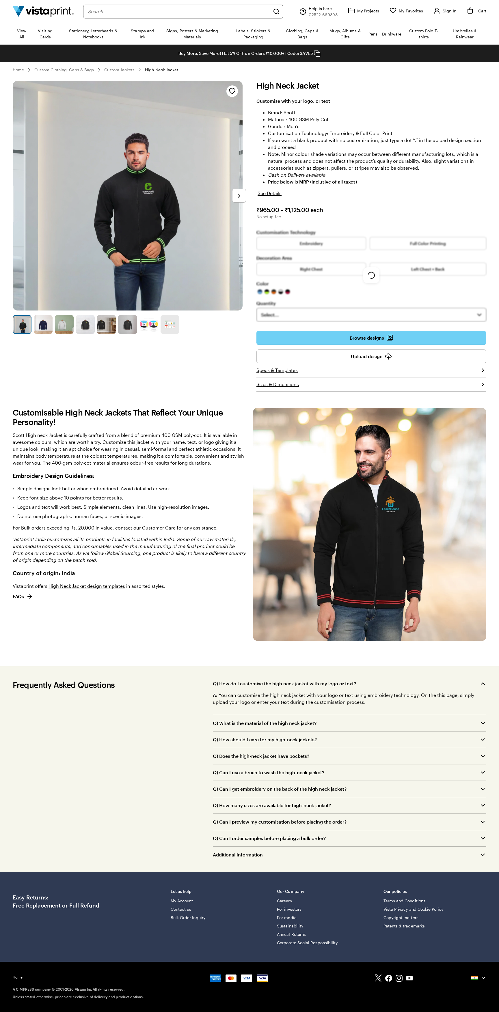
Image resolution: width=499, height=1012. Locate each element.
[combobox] (179, 11)
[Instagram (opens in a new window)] (399, 978)
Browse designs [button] (367, 338)
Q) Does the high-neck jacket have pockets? (261, 756)
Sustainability (290, 925)
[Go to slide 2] (43, 324)
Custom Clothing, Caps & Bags (64, 69)
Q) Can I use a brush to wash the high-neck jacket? (268, 772)
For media (287, 917)
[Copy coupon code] (317, 53)
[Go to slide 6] (127, 324)
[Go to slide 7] (148, 324)
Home (18, 69)
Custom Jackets (119, 69)
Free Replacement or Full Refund (56, 905)
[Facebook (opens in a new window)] (388, 978)
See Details (270, 193)
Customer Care (159, 527)
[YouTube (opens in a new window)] (409, 978)
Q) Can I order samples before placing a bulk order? (269, 838)
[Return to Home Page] (43, 11)
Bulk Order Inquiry (188, 917)
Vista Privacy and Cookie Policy (413, 909)
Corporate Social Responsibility (307, 942)
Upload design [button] (367, 356)
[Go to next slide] (239, 196)
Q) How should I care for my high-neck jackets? (265, 739)
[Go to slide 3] (64, 324)
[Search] (276, 11)
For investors (289, 909)
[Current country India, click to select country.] (478, 977)
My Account (182, 900)
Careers (284, 900)
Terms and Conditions (404, 900)
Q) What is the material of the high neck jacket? (264, 723)
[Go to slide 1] (22, 324)
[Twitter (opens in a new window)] (378, 978)
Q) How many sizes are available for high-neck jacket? (272, 805)
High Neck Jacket (161, 69)
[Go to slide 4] (85, 324)
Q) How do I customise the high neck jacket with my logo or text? (284, 683)
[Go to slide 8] (170, 324)
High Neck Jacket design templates (87, 586)
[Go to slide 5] (106, 324)
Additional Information (238, 854)
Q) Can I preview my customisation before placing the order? (280, 821)
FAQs (18, 596)
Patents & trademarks (404, 925)
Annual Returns (291, 934)
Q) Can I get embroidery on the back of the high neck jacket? (280, 789)
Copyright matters (400, 917)
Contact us (181, 909)
